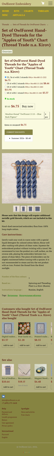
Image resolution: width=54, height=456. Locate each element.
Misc (5, 15)
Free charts (25, 415)
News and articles (28, 412)
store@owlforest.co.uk (11, 400)
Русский (5, 434)
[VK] (3, 397)
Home (5, 11)
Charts (28, 11)
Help (4, 408)
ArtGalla (19, 15)
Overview (7, 51)
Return (4, 420)
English (5, 437)
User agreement (8, 423)
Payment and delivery (7, 413)
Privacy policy (7, 425)
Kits (16, 11)
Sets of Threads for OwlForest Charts (29, 24)
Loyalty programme (9, 417)
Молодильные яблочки (30, 295)
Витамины (13, 295)
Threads (43, 11)
